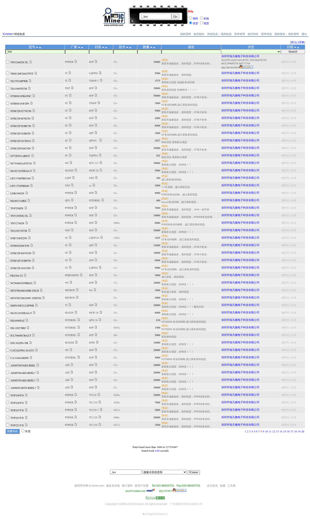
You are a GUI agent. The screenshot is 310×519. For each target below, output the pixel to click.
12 (273, 431)
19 (299, 431)
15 (284, 431)
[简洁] (293, 42)
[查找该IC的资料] (30, 62)
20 (302, 431)
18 (295, 431)
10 (266, 431)
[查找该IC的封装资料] (96, 61)
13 (277, 431)
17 (291, 431)
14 (281, 431)
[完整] (301, 42)
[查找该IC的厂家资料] (75, 61)
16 (288, 431)
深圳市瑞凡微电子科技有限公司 (240, 56)
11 (270, 431)
